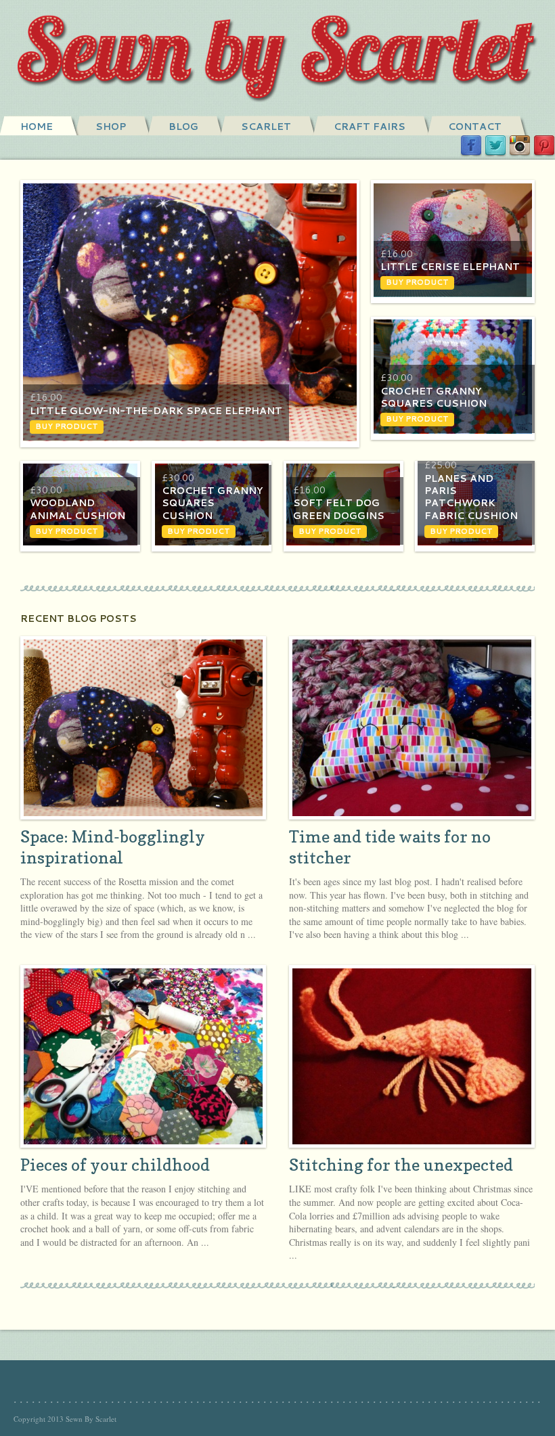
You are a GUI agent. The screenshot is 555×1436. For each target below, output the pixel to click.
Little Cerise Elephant (450, 266)
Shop (110, 126)
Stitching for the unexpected (401, 1165)
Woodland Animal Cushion (77, 509)
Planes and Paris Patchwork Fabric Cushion (471, 497)
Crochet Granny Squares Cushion (433, 397)
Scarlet (266, 126)
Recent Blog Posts (78, 618)
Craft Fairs (369, 126)
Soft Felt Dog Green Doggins (338, 509)
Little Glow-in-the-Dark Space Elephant (156, 411)
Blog (183, 126)
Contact (475, 126)
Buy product (66, 426)
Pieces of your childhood (115, 1165)
